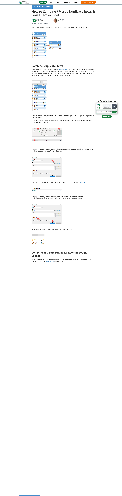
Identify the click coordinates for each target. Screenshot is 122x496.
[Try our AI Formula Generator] (106, 108)
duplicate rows (63, 70)
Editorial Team (41, 21)
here (64, 261)
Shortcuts (67, 2)
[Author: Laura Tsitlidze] (55, 20)
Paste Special (50, 261)
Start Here (43, 2)
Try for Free (106, 116)
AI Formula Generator (88, 2)
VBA (51, 2)
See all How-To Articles (43, 6)
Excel (58, 2)
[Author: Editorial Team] (34, 20)
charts (76, 2)
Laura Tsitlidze (62, 21)
